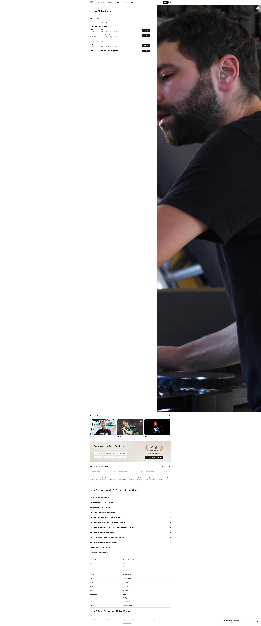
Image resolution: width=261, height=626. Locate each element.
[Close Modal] (143, 292)
